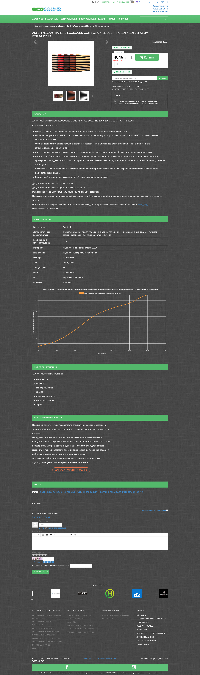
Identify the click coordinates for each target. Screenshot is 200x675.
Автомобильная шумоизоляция (80, 632)
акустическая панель (50, 492)
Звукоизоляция (69, 19)
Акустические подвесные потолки (47, 642)
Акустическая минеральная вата (81, 625)
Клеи (34, 648)
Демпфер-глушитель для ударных (46, 638)
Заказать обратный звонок (71, 470)
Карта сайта (142, 644)
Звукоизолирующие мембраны (80, 629)
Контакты (123, 19)
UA (98, 2)
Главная (38, 26)
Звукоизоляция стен (76, 619)
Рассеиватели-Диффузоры (43, 635)
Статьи (112, 19)
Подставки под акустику (42, 628)
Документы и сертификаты (150, 633)
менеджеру (143, 204)
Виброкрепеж (108, 619)
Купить (148, 57)
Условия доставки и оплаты (151, 618)
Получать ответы (39, 565)
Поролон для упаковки (42, 645)
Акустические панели (41, 621)
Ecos (63, 492)
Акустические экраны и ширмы (45, 631)
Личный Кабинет (145, 637)
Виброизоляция (87, 19)
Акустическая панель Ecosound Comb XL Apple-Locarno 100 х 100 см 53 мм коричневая (76, 26)
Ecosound (134, 86)
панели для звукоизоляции (96, 492)
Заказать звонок (160, 11)
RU (93, 2)
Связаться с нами (146, 641)
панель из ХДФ (74, 492)
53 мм (140, 492)
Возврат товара (144, 626)
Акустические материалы (45, 19)
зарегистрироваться (57, 528)
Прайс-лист (142, 630)
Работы (102, 19)
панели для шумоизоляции (123, 492)
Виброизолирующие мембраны (115, 615)
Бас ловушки (37, 625)
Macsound (71, 622)
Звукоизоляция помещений (79, 615)
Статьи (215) (142, 622)
